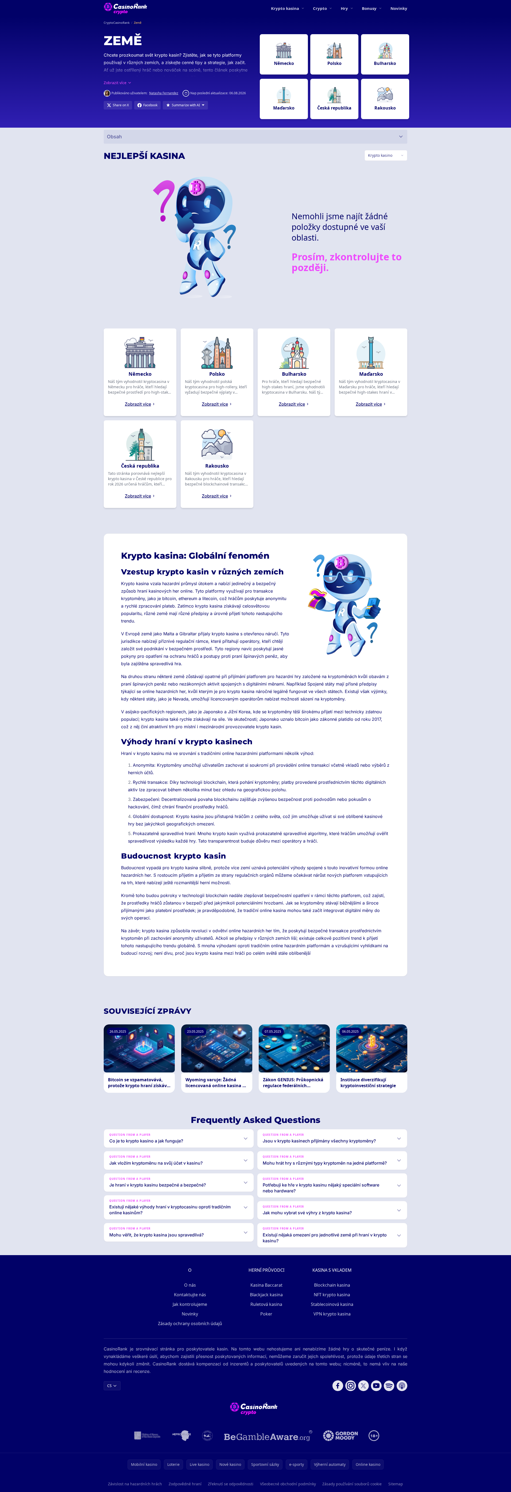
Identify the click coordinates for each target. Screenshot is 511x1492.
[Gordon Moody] (340, 1435)
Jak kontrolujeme (190, 1304)
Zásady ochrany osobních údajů (190, 1323)
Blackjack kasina (266, 1295)
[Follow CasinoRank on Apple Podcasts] (402, 1385)
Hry (344, 8)
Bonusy (369, 8)
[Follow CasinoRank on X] (363, 1385)
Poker (266, 1314)
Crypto (320, 8)
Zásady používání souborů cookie (352, 1483)
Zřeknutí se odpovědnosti (230, 1483)
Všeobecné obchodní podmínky (288, 1483)
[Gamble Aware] (268, 1435)
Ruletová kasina (266, 1304)
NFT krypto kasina (332, 1295)
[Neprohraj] (181, 1435)
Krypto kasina (285, 8)
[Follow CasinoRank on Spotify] (389, 1385)
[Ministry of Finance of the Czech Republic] (147, 1435)
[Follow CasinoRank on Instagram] (350, 1385)
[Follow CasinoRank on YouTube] (376, 1385)
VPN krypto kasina (332, 1314)
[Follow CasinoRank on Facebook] (337, 1385)
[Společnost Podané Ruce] (208, 1435)
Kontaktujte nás (190, 1295)
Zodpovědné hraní (185, 1483)
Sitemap (395, 1483)
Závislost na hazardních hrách (135, 1483)
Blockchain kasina (332, 1285)
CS (109, 1385)
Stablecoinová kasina (332, 1304)
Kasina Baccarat (266, 1285)
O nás (190, 1285)
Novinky (398, 8)
